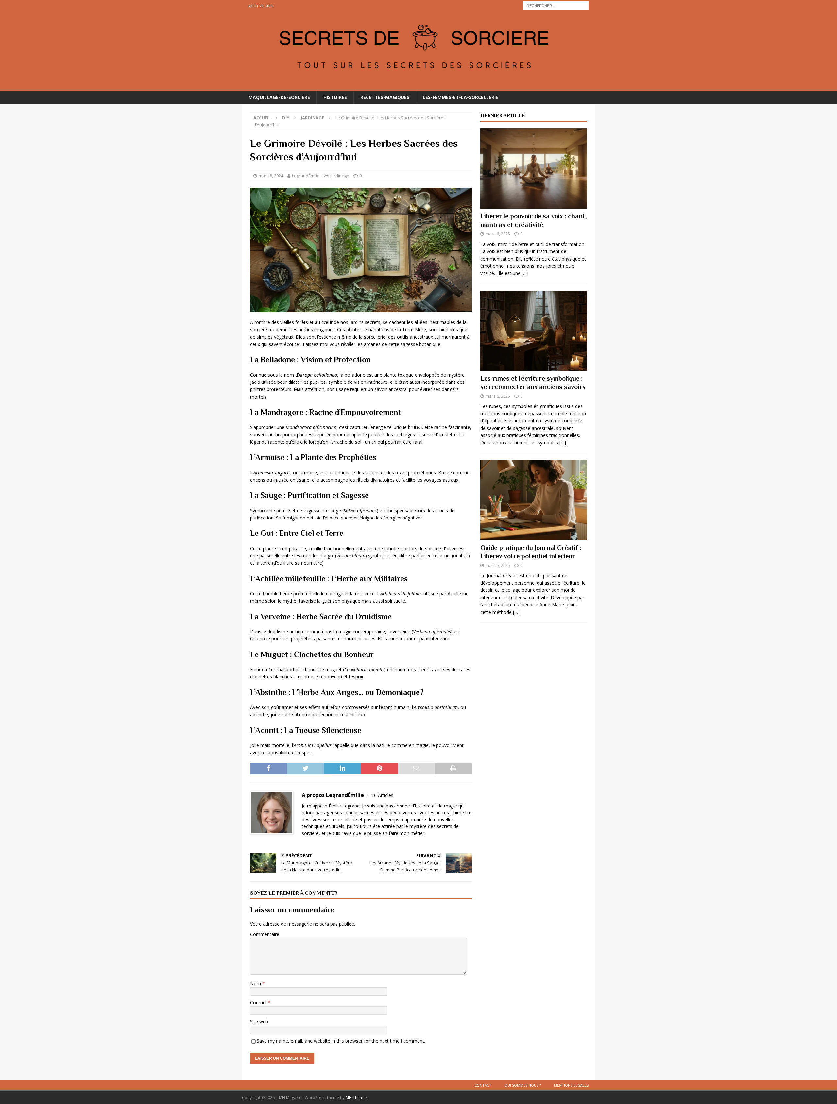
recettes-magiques (384, 97)
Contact (482, 1085)
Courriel (259, 1002)
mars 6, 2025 (498, 234)
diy (285, 118)
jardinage (339, 175)
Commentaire (264, 934)
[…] (525, 273)
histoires (335, 97)
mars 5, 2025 (498, 565)
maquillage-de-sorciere (279, 97)
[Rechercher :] (556, 5)
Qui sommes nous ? (522, 1085)
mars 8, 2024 (271, 175)
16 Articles (382, 795)
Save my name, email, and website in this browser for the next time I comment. (341, 1041)
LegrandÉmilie (306, 175)
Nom (256, 983)
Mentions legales (571, 1085)
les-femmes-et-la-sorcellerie (460, 97)
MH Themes (356, 1097)
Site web (259, 1021)
